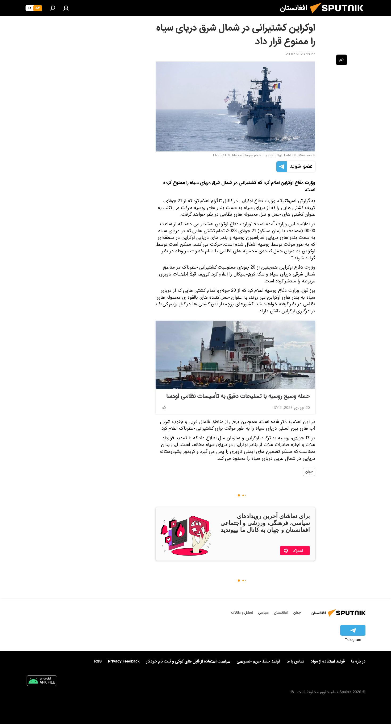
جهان (309, 472)
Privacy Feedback (124, 661)
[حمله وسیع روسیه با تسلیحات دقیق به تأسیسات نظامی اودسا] (235, 355)
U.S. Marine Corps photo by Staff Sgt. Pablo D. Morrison (268, 156)
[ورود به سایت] (66, 8)
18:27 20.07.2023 (300, 55)
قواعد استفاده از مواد (328, 661)
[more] (164, 407)
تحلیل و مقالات (242, 613)
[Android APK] (42, 681)
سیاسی (263, 613)
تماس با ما (295, 661)
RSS (98, 661)
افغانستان (281, 613)
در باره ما (358, 661)
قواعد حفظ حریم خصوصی (258, 661)
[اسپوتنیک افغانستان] (339, 15)
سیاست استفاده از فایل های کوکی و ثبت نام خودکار (188, 661)
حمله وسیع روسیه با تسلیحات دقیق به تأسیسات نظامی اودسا (238, 396)
